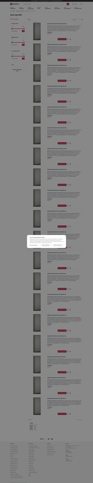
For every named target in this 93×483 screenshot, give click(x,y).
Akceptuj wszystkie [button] (57, 245)
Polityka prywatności (48, 242)
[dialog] (46, 241)
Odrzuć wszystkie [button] (45, 245)
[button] (34, 245)
